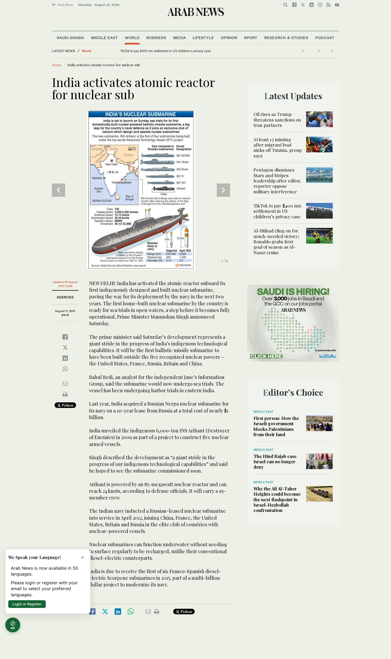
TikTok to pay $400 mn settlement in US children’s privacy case (165, 51)
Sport (250, 37)
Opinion (229, 37)
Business (156, 37)
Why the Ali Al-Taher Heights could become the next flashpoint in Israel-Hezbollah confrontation (277, 499)
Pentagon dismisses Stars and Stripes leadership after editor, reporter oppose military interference (277, 180)
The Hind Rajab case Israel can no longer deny (275, 461)
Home (57, 64)
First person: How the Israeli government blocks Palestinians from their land (276, 426)
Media (179, 37)
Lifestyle (203, 37)
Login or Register (27, 604)
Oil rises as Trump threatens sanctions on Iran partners (277, 119)
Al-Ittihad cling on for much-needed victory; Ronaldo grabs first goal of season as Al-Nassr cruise (276, 241)
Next (223, 190)
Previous (58, 190)
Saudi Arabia (70, 37)
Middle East (104, 37)
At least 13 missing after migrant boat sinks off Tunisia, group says (277, 147)
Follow (67, 405)
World (132, 37)
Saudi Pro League (96, 53)
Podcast (324, 37)
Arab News (65, 5)
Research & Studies (286, 37)
